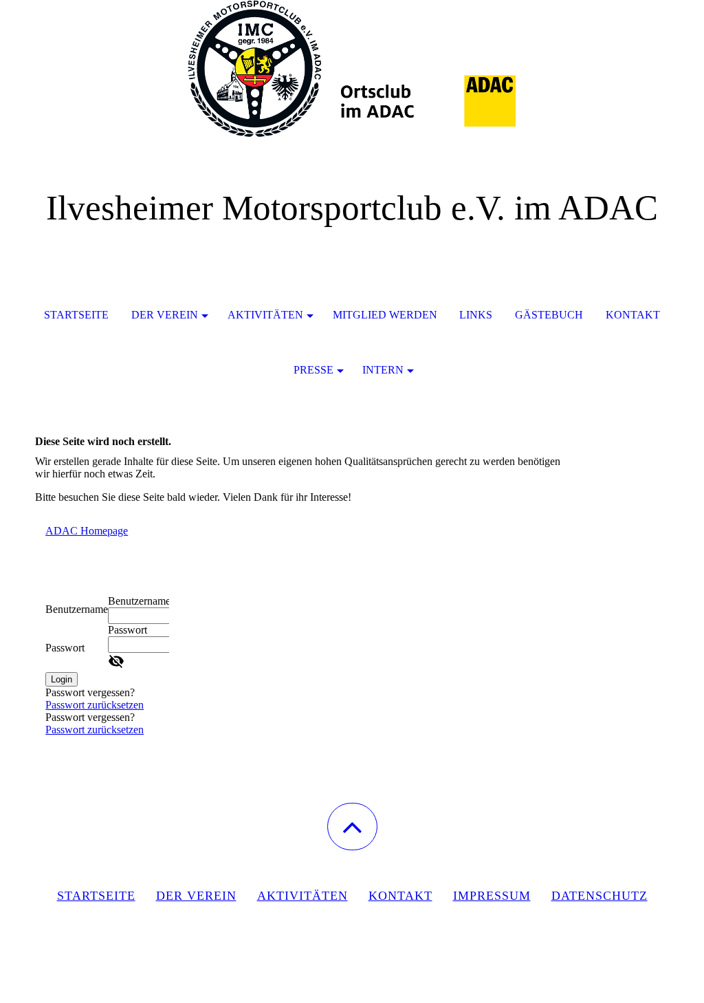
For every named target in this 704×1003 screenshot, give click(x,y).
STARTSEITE (76, 315)
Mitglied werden (385, 315)
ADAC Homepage (86, 531)
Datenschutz (599, 896)
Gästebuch (549, 315)
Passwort (65, 648)
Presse (313, 370)
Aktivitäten (265, 315)
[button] (352, 826)
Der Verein (164, 315)
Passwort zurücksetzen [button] (94, 705)
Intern (383, 370)
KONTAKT (400, 896)
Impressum (492, 896)
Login (61, 679)
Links (475, 315)
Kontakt (633, 315)
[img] (352, 69)
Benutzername (76, 609)
